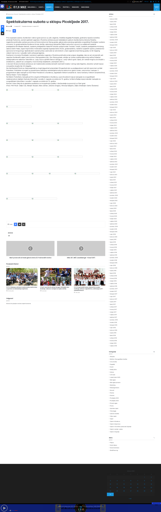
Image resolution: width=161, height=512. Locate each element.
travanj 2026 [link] (113, 29)
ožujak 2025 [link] (113, 63)
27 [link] (130, 491)
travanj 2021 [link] (113, 185)
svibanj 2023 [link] (113, 120)
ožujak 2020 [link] (113, 218)
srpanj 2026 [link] (113, 21)
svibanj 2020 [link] (113, 213)
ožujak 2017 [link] (113, 312)
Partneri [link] (112, 395)
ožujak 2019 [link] (113, 249)
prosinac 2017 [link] (114, 288)
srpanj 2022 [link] (113, 146)
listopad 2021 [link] (113, 169)
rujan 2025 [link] (113, 47)
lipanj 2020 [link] (113, 211)
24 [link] (110, 491)
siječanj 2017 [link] (113, 317)
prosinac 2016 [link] (114, 320)
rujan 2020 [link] (113, 203)
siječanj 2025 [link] (113, 68)
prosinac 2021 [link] (114, 164)
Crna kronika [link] (113, 361)
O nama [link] (57, 7)
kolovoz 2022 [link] (113, 143)
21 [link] (137, 487)
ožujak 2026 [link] (113, 32)
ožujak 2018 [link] (113, 281)
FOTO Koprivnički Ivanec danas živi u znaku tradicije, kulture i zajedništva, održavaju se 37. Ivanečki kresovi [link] (62, 1)
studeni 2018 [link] (113, 260)
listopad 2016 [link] (113, 325)
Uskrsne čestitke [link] (114, 413)
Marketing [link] (112, 385)
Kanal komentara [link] (114, 447)
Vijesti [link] (41, 7)
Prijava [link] (112, 442)
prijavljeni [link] (14, 303)
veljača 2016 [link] (113, 345)
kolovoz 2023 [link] (113, 112)
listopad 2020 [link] (113, 200)
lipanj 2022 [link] (113, 148)
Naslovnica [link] (31, 7)
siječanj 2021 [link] (113, 192)
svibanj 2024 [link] (113, 89)
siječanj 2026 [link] (113, 37)
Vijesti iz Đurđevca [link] (115, 421)
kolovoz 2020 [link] (113, 205)
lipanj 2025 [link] (113, 55)
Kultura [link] (112, 372)
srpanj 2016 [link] (113, 332)
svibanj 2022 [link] (113, 151)
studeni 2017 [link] (113, 291)
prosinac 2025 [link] (114, 39)
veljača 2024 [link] (113, 96)
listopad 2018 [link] (113, 262)
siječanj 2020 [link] (113, 224)
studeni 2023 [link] (113, 104)
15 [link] (144, 484)
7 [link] (137, 480)
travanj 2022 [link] (113, 154)
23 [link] (151, 487)
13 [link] (130, 484)
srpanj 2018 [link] (113, 270)
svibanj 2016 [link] (113, 338)
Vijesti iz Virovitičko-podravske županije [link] (120, 426)
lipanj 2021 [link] (113, 179)
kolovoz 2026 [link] (113, 19)
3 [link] (110, 480)
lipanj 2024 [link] (113, 86)
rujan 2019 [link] (113, 234)
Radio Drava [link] (85, 7)
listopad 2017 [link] (113, 294)
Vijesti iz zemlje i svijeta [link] (116, 429)
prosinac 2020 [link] (114, 195)
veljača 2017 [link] (113, 314)
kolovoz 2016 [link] (113, 330)
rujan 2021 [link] (113, 172)
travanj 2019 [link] (113, 247)
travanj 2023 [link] (113, 122)
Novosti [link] (48, 7)
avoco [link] (9, 26)
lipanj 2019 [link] (113, 242)
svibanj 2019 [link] (113, 244)
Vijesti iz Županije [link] (114, 431)
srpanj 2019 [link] (113, 239)
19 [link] (124, 487)
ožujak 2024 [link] (113, 94)
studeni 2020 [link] (113, 198)
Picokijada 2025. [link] (114, 398)
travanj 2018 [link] (113, 278)
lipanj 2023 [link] (113, 117)
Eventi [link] (111, 367)
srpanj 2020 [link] (113, 208)
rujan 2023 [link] (113, 109)
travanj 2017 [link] (113, 309)
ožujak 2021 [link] (113, 187)
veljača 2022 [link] (113, 159)
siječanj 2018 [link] (113, 286)
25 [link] (117, 491)
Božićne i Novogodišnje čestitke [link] (118, 359)
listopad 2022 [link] (113, 138)
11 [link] (117, 484)
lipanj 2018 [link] (113, 273)
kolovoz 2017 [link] (113, 299)
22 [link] (144, 487)
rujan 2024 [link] (113, 78)
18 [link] (117, 487)
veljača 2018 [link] (113, 283)
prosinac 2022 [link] (114, 133)
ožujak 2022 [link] (113, 156)
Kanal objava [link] (113, 445)
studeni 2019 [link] (113, 229)
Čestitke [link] (66, 7)
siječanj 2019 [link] (113, 255)
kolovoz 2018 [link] (113, 268)
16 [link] (151, 484)
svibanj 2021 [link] (113, 182)
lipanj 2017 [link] (113, 304)
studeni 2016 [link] (113, 322)
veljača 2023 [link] (113, 128)
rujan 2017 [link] (113, 296)
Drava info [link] (75, 7)
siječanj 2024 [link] (113, 99)
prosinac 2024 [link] (114, 71)
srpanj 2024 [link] (113, 83)
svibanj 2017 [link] (113, 307)
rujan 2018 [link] (113, 265)
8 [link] (144, 480)
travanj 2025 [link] (113, 60)
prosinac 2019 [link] (114, 226)
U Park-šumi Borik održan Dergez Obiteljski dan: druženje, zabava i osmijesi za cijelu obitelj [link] (54, 288)
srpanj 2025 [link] (113, 52)
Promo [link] (112, 406)
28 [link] (137, 491)
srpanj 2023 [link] (113, 115)
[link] (2, 6)
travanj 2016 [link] (113, 340)
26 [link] (124, 491)
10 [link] (110, 484)
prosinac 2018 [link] (114, 257)
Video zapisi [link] (113, 416)
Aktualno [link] (112, 356)
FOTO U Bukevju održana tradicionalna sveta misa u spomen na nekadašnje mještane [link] (21, 288)
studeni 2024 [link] (113, 73)
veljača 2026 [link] (113, 34)
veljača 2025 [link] (113, 65)
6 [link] (130, 480)
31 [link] (110, 494)
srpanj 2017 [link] (113, 301)
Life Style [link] (112, 374)
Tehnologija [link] (113, 411)
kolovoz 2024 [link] (113, 81)
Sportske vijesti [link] (114, 408)
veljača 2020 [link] (113, 221)
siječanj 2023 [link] (113, 130)
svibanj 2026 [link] (113, 26)
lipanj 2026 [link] (113, 24)
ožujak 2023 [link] (113, 125)
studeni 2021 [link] (113, 166)
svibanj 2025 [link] (113, 58)
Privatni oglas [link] (113, 403)
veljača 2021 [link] (113, 190)
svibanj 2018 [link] (113, 275)
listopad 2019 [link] (113, 231)
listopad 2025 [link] (113, 45)
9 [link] (151, 480)
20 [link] (130, 487)
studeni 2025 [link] (113, 42)
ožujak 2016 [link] (113, 343)
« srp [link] (130, 498)
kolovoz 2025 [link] (113, 50)
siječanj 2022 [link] (113, 161)
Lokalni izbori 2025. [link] (115, 377)
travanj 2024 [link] (113, 91)
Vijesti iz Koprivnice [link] (115, 424)
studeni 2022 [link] (113, 135)
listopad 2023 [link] (113, 107)
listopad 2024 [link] (113, 76)
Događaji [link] (112, 364)
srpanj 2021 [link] (113, 177)
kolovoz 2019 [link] (113, 237)
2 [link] (151, 477)
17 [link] (110, 487)
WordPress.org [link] (114, 450)
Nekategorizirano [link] (114, 387)
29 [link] (144, 491)
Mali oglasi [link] (113, 380)
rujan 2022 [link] (113, 141)
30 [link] (151, 491)
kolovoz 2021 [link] (113, 174)
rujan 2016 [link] (113, 327)
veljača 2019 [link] (113, 252)
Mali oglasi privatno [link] (115, 382)
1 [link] (144, 477)
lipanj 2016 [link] (113, 335)
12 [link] (124, 484)
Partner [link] (112, 393)
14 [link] (137, 484)
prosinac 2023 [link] (114, 102)
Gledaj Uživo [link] (113, 369)
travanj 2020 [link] (113, 216)
